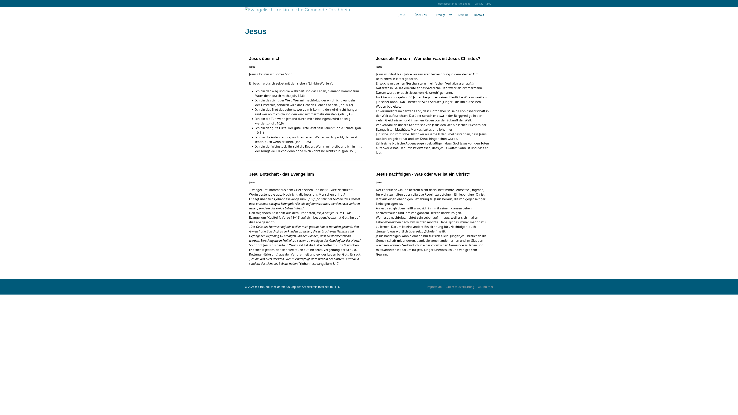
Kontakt (479, 15)
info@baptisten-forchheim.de (453, 3)
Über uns (421, 15)
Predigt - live (444, 15)
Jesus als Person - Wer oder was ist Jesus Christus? (428, 58)
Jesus (402, 15)
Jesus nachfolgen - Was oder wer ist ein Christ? (423, 174)
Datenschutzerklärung (459, 287)
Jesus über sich (264, 58)
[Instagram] (252, 3)
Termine (463, 15)
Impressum (434, 287)
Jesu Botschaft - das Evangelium (281, 174)
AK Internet (485, 287)
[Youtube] (246, 3)
